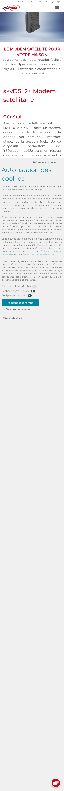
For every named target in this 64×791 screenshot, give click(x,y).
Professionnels (27, 2)
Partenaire (44, 2)
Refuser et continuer (45, 162)
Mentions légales (12, 318)
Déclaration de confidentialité (38, 254)
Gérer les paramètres (18, 309)
